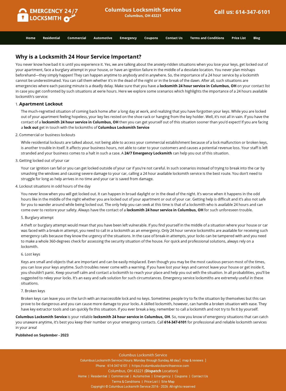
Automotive (103, 38)
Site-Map (168, 381)
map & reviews (193, 360)
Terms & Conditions (126, 381)
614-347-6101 (253, 11)
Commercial (76, 38)
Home (30, 38)
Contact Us (174, 38)
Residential (51, 38)
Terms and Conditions (207, 38)
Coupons (151, 38)
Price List (239, 38)
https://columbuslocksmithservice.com (160, 366)
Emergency (128, 38)
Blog (256, 38)
